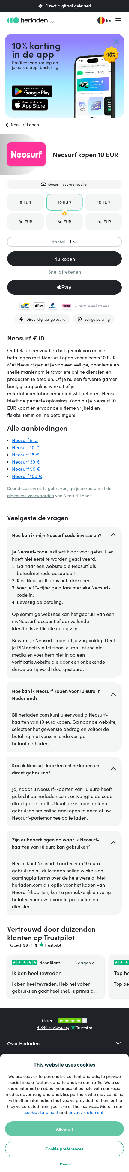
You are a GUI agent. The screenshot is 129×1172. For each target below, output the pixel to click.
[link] (32, 91)
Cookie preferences (64, 1149)
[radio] (25, 202)
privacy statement (86, 1112)
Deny (65, 1164)
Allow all (64, 1129)
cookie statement (41, 1112)
